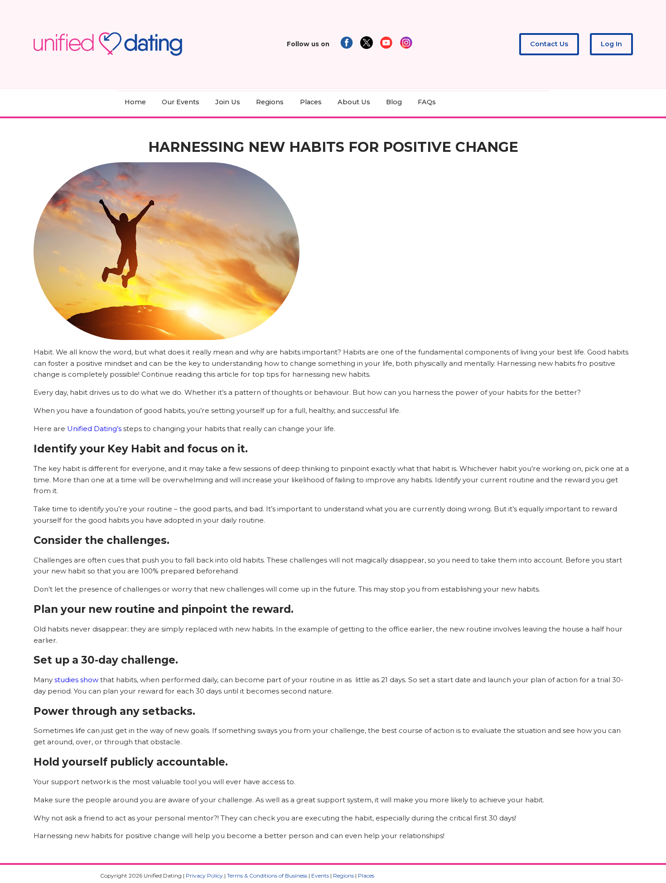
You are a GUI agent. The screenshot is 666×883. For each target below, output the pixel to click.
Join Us (227, 102)
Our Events (180, 102)
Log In (611, 44)
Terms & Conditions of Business (267, 875)
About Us (354, 102)
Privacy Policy (204, 875)
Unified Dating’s (94, 428)
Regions (270, 102)
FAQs (427, 102)
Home (135, 102)
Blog (394, 102)
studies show (76, 679)
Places (311, 102)
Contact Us (549, 44)
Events (320, 875)
